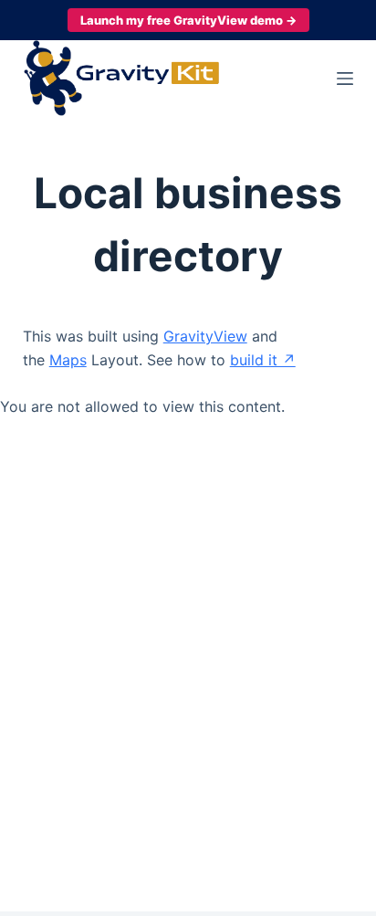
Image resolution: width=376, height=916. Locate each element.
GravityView (205, 336)
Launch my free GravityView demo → (188, 20)
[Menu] (345, 78)
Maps (68, 360)
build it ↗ (263, 360)
